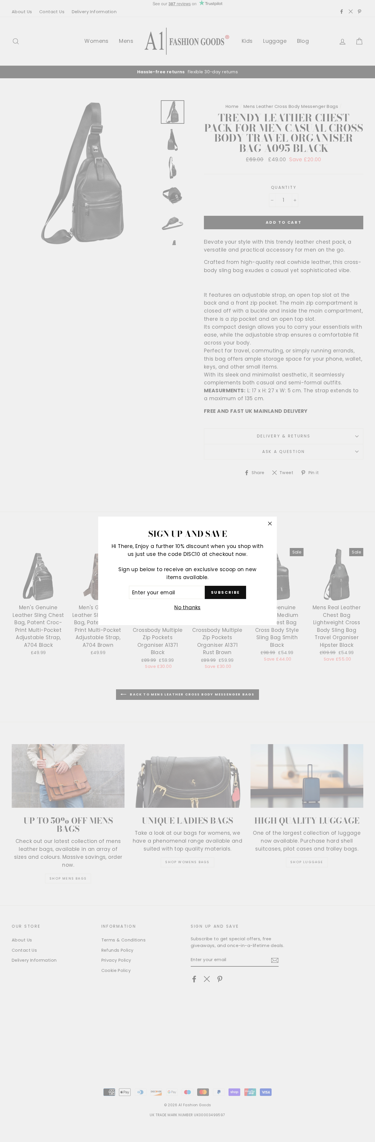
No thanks (187, 607)
